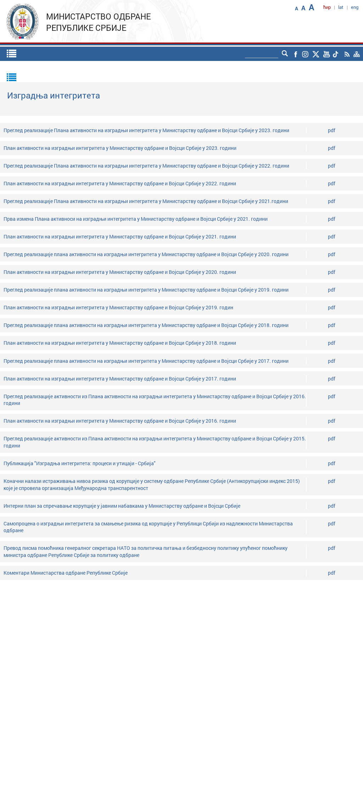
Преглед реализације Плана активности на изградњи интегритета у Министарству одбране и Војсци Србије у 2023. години (146, 130)
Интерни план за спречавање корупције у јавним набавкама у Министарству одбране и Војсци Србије (122, 505)
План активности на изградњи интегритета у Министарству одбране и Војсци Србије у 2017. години (120, 378)
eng (354, 7)
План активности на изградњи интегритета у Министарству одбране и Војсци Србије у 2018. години (120, 342)
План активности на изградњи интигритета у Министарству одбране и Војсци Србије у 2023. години (120, 148)
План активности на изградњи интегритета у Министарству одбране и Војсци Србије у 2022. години (120, 183)
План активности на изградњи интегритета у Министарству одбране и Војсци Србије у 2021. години (120, 236)
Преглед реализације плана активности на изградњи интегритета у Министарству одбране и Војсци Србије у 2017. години (146, 360)
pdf (331, 130)
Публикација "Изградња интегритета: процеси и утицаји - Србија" (80, 463)
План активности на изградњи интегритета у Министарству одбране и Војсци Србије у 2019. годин (118, 307)
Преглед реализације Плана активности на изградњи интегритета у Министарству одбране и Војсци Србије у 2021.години (146, 201)
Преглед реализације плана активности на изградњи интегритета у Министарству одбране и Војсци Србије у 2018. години (146, 325)
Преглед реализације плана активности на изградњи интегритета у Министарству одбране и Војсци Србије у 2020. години (146, 254)
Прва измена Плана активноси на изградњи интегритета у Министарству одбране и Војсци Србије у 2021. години (136, 218)
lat (341, 7)
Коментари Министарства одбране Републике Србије (66, 572)
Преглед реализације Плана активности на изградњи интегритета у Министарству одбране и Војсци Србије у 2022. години (146, 165)
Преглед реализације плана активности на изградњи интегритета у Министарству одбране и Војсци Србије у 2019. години (146, 289)
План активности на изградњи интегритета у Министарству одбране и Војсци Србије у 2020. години (120, 272)
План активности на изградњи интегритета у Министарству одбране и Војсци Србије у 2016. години (120, 420)
